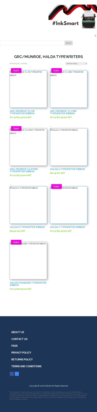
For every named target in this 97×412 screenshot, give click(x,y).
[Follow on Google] (17, 374)
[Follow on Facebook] (12, 374)
